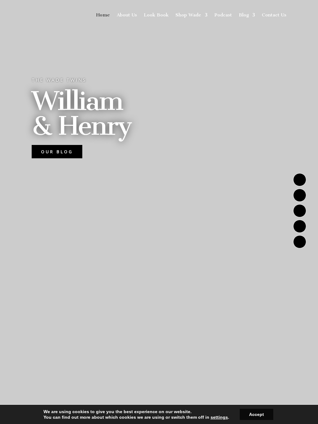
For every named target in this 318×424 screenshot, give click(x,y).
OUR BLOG (57, 152)
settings (219, 417)
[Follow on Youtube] (299, 210)
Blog (244, 15)
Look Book (156, 15)
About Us (127, 15)
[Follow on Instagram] (299, 179)
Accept (256, 414)
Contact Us (274, 15)
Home (103, 15)
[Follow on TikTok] (299, 226)
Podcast (223, 15)
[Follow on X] (299, 195)
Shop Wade (188, 15)
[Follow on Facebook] (299, 241)
